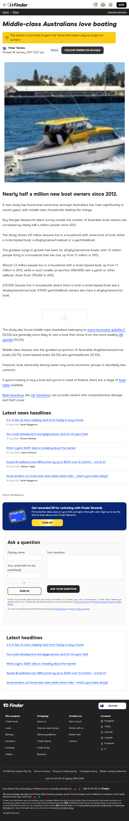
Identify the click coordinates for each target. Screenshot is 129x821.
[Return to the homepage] (18, 5)
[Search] (95, 5)
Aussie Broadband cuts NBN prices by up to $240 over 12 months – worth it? (56, 462)
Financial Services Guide (89, 806)
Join (121, 4)
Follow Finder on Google (82, 50)
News (16, 12)
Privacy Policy (60, 609)
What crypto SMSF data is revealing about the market (41, 448)
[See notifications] (110, 4)
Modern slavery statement (113, 771)
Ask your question (63, 589)
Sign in (24, 591)
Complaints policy (88, 771)
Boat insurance (13, 395)
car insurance (40, 395)
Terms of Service (77, 609)
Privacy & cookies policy (65, 771)
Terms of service (42, 771)
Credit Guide (106, 806)
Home (6, 12)
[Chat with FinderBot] (103, 5)
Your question (56, 552)
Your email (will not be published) (21, 568)
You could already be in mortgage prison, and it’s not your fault (47, 434)
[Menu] (4, 5)
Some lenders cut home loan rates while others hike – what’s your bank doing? (57, 476)
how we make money (64, 808)
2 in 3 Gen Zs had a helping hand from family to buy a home (44, 420)
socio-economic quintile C (106, 329)
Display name (16, 552)
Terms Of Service (81, 602)
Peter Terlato (16, 48)
